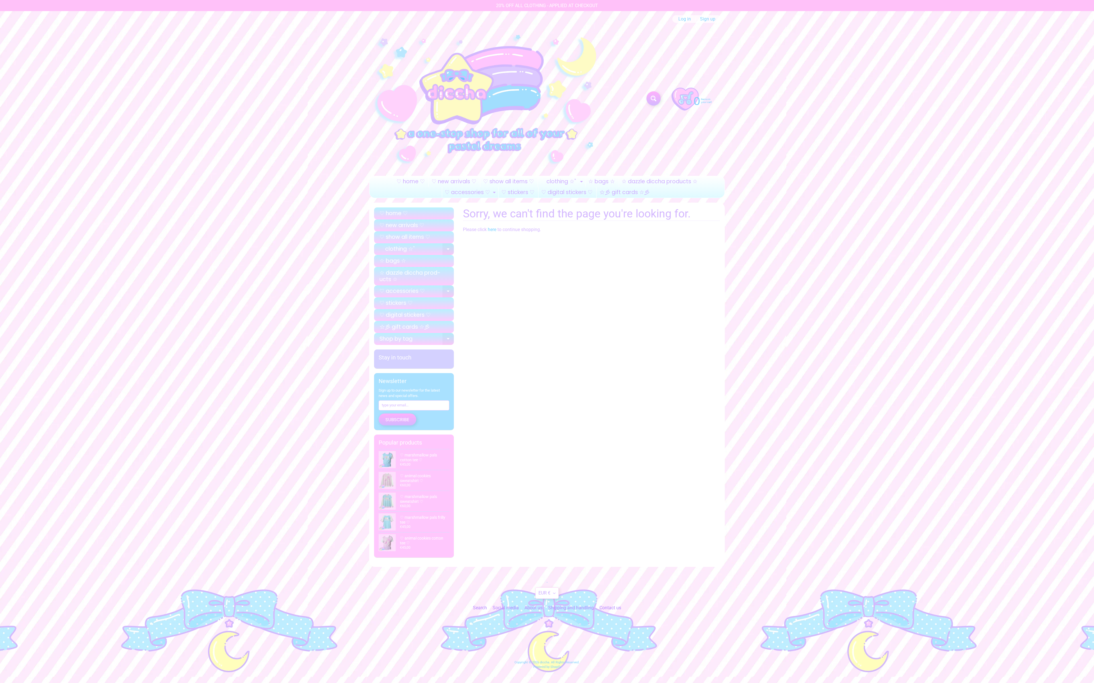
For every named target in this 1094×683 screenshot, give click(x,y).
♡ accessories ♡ (471, 193)
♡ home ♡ (411, 181)
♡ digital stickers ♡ (567, 192)
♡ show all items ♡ (508, 181)
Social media (506, 607)
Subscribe (397, 419)
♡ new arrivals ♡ (454, 181)
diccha (544, 662)
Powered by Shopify (547, 667)
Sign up (707, 19)
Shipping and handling (571, 607)
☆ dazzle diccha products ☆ (659, 181)
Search (480, 607)
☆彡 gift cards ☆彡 (624, 192)
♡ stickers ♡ (517, 192)
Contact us (610, 607)
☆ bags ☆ (601, 181)
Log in (684, 19)
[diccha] (488, 98)
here (492, 229)
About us (533, 607)
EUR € (544, 593)
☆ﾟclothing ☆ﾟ (562, 182)
